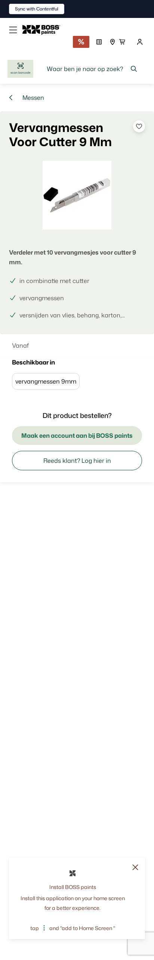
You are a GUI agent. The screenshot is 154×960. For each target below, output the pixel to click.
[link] (44, 30)
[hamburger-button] (13, 29)
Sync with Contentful (36, 9)
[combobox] (92, 69)
